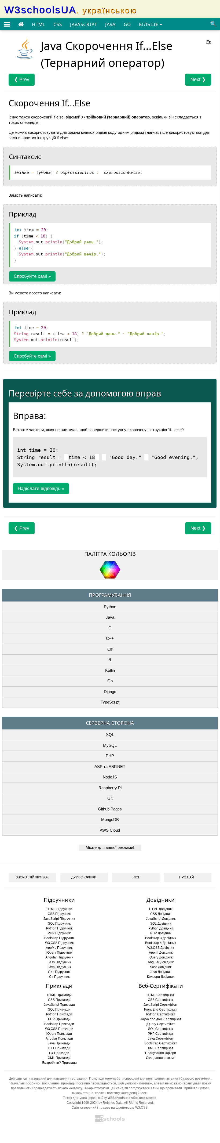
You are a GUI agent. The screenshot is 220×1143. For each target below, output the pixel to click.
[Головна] (21, 24)
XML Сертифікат (160, 1048)
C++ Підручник (59, 972)
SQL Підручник (59, 923)
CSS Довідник (160, 914)
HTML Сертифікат (160, 995)
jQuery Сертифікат (160, 1024)
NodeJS (110, 777)
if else (58, 117)
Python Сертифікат (160, 1014)
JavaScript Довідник (160, 919)
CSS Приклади (59, 1000)
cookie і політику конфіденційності (121, 1093)
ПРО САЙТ (187, 877)
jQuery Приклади (59, 1034)
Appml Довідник (161, 952)
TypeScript (110, 702)
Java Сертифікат (161, 1038)
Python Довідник (160, 928)
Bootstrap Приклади (59, 1024)
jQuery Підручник (59, 952)
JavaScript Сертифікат (161, 1005)
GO (127, 24)
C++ (110, 638)
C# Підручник (59, 977)
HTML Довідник (160, 909)
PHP (110, 755)
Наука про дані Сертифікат (160, 1019)
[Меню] (7, 24)
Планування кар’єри (160, 1053)
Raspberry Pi (110, 787)
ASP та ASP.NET (109, 766)
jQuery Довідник (161, 957)
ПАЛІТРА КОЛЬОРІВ (110, 553)
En (208, 41)
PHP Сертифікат (160, 1034)
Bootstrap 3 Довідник (160, 938)
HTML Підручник (59, 909)
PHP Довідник (160, 933)
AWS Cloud (110, 830)
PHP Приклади (59, 1019)
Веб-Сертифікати (160, 985)
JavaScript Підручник (59, 919)
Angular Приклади (59, 1038)
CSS (57, 24)
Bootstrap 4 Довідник (160, 943)
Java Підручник (59, 967)
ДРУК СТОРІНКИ (84, 877)
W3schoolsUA (70, 10)
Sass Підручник (59, 962)
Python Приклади (59, 1014)
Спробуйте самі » (32, 276)
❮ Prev (21, 79)
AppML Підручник (59, 948)
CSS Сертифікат (160, 1000)
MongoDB (110, 819)
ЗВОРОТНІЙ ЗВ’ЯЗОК (32, 877)
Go (110, 681)
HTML (38, 24)
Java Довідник (160, 972)
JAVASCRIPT (83, 24)
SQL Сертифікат (160, 1029)
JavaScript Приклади (59, 1005)
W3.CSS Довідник (160, 948)
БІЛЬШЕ (149, 24)
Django (110, 691)
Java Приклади (59, 1043)
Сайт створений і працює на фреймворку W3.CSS (110, 1107)
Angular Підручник (59, 957)
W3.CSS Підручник (59, 943)
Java (110, 617)
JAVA (110, 24)
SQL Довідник (160, 923)
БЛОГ (135, 877)
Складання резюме (160, 1058)
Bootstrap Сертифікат (160, 1043)
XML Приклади (59, 1058)
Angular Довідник (161, 962)
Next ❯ (198, 79)
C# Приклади (59, 1053)
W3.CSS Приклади (59, 1029)
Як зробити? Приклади (59, 1063)
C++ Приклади (59, 1048)
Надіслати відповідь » (41, 488)
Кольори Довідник (160, 977)
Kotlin (110, 670)
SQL (110, 734)
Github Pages (110, 809)
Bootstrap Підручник (59, 938)
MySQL (110, 745)
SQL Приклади (59, 1009)
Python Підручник (59, 928)
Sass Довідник (160, 967)
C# (109, 649)
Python (110, 606)
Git (109, 798)
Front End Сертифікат (160, 1009)
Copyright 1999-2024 (82, 1103)
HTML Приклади (59, 995)
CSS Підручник (59, 914)
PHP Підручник (59, 933)
